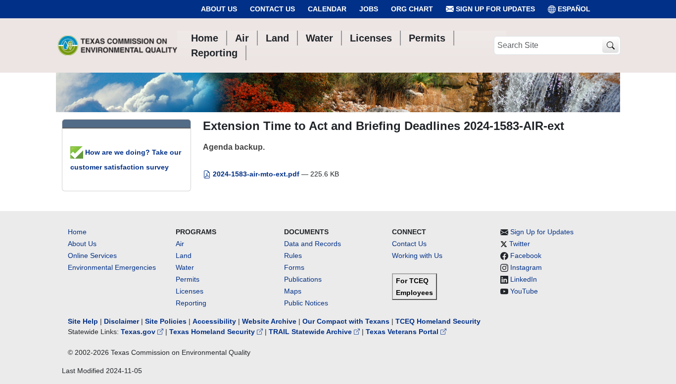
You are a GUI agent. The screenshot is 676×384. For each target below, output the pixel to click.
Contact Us (272, 9)
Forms (294, 267)
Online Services (92, 255)
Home (77, 232)
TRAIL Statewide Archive (311, 332)
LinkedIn (523, 279)
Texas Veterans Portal (403, 332)
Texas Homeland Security (213, 332)
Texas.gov (139, 332)
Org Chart (412, 9)
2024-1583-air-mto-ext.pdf (256, 174)
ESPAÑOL (574, 9)
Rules (293, 255)
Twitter (519, 244)
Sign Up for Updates (494, 9)
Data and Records (312, 244)
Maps (292, 291)
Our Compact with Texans (345, 321)
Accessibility (215, 321)
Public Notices (306, 303)
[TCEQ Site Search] (610, 45)
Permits (187, 279)
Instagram (526, 267)
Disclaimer (121, 321)
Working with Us (417, 255)
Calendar (327, 9)
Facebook (525, 255)
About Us (219, 9)
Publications (303, 279)
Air (180, 244)
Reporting (191, 303)
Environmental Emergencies (112, 267)
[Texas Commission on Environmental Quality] (117, 45)
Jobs (368, 9)
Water (185, 267)
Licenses (189, 291)
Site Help (83, 321)
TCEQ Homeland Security (438, 321)
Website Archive (269, 321)
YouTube (524, 291)
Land (184, 255)
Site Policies (166, 321)
